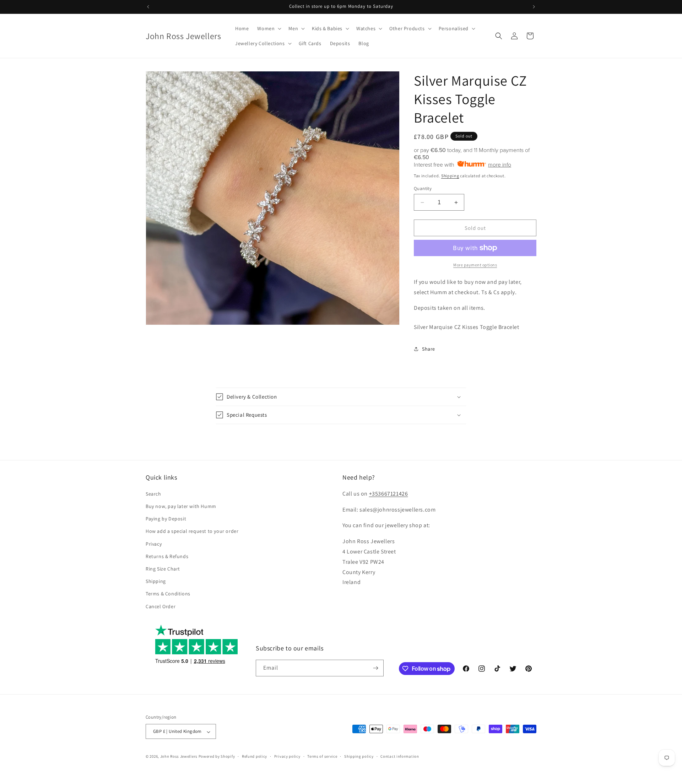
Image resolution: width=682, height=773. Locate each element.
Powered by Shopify (217, 756)
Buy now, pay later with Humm (181, 506)
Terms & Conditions (168, 593)
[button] (268, 28)
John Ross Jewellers (178, 756)
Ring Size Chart (163, 568)
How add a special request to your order (192, 531)
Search (153, 493)
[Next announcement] (534, 6)
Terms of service (322, 756)
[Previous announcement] (148, 6)
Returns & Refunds (167, 556)
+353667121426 (388, 493)
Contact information (399, 756)
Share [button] (428, 349)
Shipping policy (359, 756)
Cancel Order (160, 606)
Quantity (423, 188)
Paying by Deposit (166, 518)
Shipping (450, 175)
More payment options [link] (475, 264)
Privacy (154, 543)
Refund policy (254, 756)
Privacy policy (287, 756)
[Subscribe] (375, 668)
